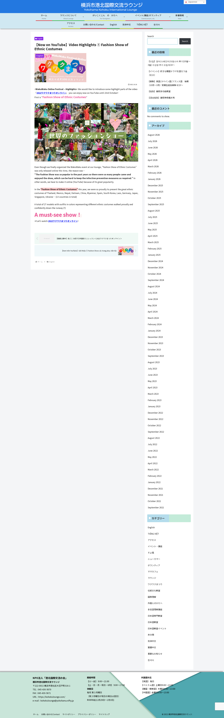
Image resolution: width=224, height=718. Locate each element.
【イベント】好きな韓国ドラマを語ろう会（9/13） (167, 73)
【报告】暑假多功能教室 (159, 91)
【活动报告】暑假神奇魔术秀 (161, 97)
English (40, 38)
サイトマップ (104, 714)
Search (150, 36)
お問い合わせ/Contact (50, 714)
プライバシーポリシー (87, 714)
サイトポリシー (68, 714)
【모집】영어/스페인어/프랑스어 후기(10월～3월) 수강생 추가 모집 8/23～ (169, 63)
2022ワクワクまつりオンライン (51, 92)
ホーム (35, 714)
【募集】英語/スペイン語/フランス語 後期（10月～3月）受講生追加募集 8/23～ (168, 83)
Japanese (192, 2)
